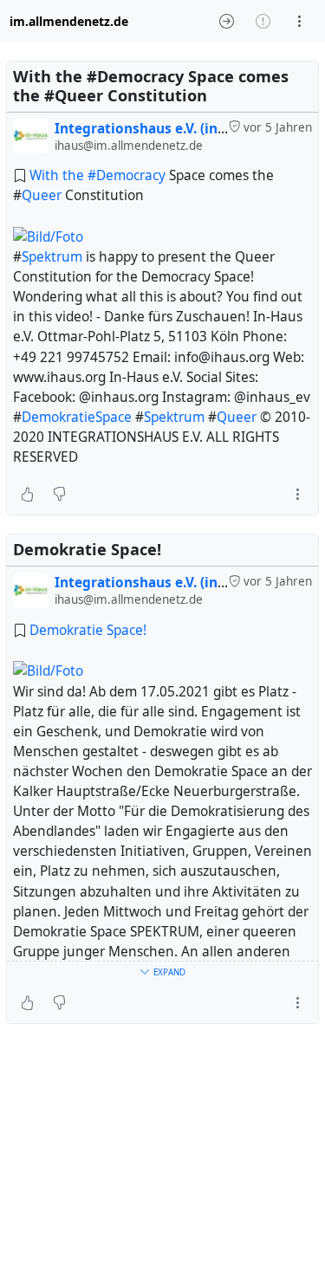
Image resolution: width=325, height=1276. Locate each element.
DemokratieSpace (77, 417)
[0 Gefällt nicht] (59, 493)
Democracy (131, 175)
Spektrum (52, 257)
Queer (42, 195)
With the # (62, 175)
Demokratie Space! (87, 630)
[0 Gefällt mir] (27, 493)
